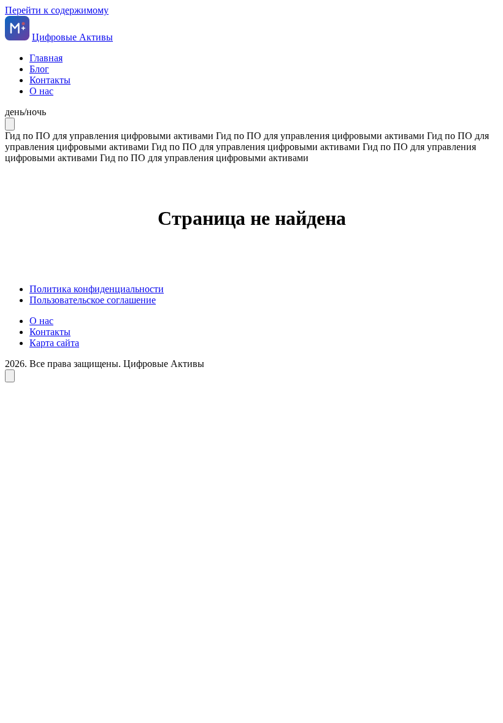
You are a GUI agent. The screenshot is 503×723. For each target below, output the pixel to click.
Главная (46, 58)
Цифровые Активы (72, 37)
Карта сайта (54, 343)
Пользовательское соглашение (92, 300)
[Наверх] (10, 375)
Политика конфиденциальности (96, 289)
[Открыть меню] (10, 124)
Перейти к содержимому (57, 10)
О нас (41, 91)
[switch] (251, 112)
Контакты (50, 80)
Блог (39, 69)
